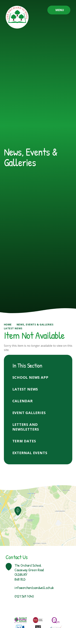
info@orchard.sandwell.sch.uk (34, 587)
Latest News (13, 328)
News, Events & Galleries (35, 324)
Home (8, 324)
